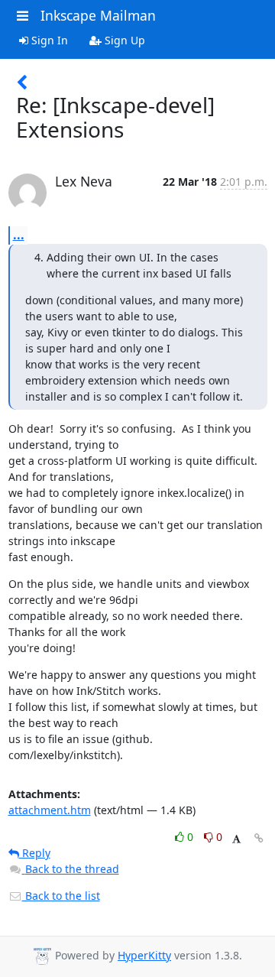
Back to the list (61, 895)
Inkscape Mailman (98, 15)
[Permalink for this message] (259, 838)
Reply (34, 853)
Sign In (48, 40)
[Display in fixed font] (236, 839)
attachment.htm (49, 810)
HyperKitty (144, 955)
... (18, 234)
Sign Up (123, 40)
